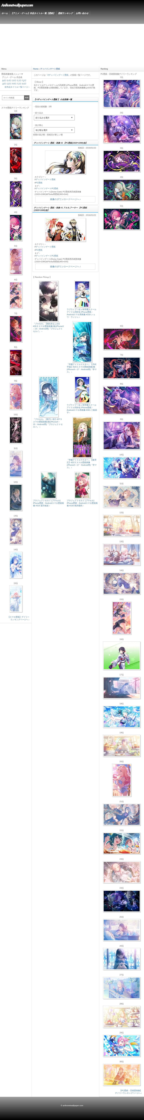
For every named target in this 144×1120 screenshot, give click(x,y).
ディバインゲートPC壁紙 (47, 188)
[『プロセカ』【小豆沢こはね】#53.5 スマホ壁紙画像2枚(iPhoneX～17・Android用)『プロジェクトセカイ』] (15, 362)
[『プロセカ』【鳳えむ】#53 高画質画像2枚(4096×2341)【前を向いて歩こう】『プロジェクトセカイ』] (122, 1046)
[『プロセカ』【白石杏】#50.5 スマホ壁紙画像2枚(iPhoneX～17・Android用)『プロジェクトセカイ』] (15, 160)
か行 (9, 80)
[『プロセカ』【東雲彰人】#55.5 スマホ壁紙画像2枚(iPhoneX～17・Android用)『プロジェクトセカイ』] (15, 328)
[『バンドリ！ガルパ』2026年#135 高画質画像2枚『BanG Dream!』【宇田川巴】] (122, 435)
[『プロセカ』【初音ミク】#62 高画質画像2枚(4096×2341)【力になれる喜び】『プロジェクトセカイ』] (122, 717)
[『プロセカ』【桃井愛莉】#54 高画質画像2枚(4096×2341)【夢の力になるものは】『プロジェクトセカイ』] (122, 219)
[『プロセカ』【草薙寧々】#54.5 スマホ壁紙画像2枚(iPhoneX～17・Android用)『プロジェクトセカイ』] (15, 126)
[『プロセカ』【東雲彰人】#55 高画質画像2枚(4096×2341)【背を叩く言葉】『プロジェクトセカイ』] (122, 339)
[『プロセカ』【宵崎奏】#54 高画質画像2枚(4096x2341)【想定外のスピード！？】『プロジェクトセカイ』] (122, 988)
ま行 (9, 84)
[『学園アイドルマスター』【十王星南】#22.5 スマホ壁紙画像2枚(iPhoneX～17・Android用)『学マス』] (15, 396)
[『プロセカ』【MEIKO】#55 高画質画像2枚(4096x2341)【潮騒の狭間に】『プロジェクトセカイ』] (122, 368)
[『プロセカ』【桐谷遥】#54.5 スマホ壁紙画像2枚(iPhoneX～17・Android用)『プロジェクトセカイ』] (15, 531)
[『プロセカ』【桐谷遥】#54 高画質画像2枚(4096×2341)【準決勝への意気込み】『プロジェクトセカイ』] (122, 583)
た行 (19, 80)
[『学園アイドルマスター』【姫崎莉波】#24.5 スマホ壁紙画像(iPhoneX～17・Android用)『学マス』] (15, 261)
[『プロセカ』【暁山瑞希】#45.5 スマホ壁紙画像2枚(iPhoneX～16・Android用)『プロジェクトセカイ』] (15, 598)
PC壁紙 (39, 183)
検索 (27, 98)
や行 (14, 84)
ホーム (5, 13)
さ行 (14, 80)
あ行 (4, 80)
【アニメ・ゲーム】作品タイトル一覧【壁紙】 (33, 13)
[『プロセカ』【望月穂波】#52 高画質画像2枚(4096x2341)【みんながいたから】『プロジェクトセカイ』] (122, 1075)
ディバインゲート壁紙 (45, 179)
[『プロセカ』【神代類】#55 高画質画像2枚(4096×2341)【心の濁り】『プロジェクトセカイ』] (122, 746)
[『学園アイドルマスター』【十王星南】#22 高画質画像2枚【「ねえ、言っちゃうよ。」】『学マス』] (122, 780)
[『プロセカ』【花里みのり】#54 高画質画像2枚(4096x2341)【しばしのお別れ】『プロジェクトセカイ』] (122, 497)
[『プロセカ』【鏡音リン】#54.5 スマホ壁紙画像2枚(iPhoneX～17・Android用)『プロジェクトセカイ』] (15, 497)
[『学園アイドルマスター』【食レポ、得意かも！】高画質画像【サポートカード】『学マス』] (122, 843)
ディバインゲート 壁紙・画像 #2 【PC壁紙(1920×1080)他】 (60, 143)
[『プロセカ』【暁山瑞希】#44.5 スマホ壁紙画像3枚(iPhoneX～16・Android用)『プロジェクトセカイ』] (15, 430)
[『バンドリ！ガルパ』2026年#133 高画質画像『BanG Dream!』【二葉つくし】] (122, 655)
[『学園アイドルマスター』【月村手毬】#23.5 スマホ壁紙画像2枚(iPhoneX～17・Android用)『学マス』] (15, 295)
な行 (24, 80)
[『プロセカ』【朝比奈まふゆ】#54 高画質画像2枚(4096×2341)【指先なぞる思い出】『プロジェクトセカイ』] (122, 930)
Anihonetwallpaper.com (17, 4)
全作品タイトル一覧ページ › (16, 87)
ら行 (19, 84)
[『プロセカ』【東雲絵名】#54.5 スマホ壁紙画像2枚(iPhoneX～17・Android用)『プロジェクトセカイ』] (15, 194)
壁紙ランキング (65, 13)
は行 (4, 84)
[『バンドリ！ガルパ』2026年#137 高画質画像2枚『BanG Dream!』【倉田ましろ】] (122, 93)
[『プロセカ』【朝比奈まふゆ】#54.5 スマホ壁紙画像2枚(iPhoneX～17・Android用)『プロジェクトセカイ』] (15, 463)
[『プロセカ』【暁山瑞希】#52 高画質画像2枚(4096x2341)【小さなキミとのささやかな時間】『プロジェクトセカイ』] (122, 872)
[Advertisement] (72, 45)
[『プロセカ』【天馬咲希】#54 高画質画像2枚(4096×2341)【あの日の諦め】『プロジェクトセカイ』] (122, 1017)
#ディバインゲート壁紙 (58, 75)
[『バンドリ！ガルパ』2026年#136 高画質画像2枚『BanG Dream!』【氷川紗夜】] (122, 129)
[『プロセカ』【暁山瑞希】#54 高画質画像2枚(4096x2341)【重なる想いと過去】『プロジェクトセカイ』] (122, 526)
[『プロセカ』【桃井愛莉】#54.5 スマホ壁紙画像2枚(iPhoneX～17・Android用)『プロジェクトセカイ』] (15, 227)
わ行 (24, 84)
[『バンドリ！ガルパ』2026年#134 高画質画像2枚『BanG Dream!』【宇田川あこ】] (122, 400)
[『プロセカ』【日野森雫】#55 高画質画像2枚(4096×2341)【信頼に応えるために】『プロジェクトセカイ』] (122, 815)
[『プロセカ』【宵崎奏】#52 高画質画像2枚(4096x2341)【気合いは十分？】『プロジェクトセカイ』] (122, 468)
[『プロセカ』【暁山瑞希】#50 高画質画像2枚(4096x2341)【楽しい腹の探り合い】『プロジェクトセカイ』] (122, 555)
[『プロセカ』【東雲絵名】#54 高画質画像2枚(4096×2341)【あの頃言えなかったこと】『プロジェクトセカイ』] (122, 161)
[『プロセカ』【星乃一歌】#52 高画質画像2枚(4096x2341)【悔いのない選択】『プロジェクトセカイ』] (122, 959)
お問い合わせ (82, 13)
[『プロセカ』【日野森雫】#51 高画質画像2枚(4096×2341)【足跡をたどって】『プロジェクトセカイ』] (122, 688)
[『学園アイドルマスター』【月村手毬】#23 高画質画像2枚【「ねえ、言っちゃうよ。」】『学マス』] (122, 617)
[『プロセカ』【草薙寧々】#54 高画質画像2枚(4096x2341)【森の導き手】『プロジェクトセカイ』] (122, 190)
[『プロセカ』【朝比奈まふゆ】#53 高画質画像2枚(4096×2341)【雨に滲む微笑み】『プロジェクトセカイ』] (122, 901)
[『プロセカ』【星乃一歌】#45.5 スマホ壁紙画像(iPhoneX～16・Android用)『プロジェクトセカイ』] (15, 565)
